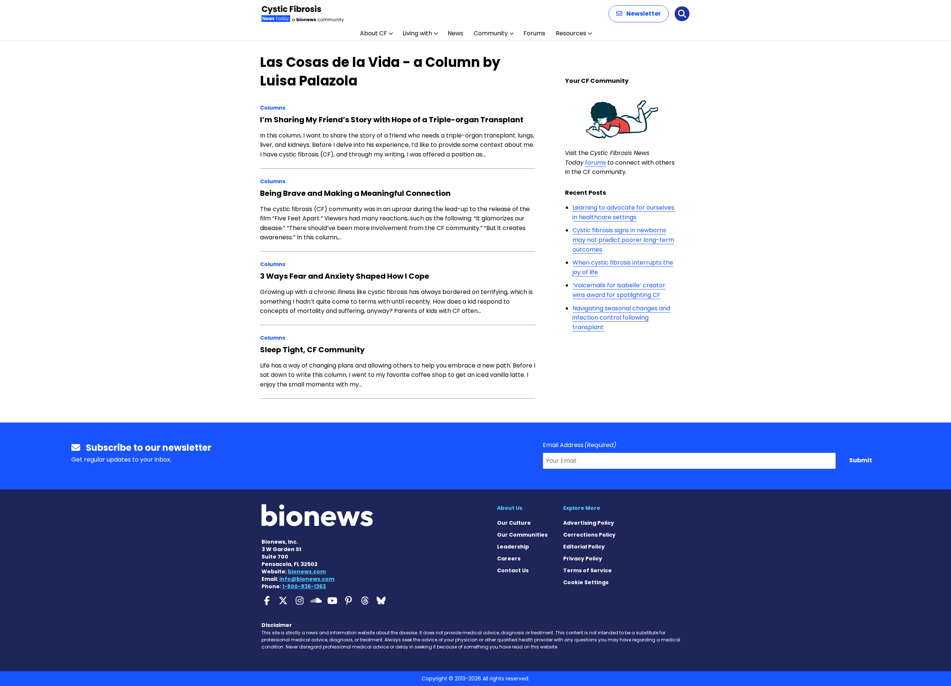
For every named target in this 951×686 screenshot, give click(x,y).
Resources (571, 33)
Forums (534, 33)
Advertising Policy (588, 523)
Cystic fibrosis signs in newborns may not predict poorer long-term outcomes (623, 239)
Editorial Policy (584, 546)
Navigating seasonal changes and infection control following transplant (621, 317)
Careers (508, 558)
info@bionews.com (306, 579)
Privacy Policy (582, 558)
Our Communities (522, 534)
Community (491, 33)
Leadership (513, 546)
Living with (417, 33)
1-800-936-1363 (304, 586)
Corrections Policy (589, 534)
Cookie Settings (585, 582)
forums (595, 162)
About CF (373, 33)
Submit (860, 460)
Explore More (581, 508)
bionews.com (307, 571)
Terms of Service (587, 570)
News (455, 33)
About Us (509, 508)
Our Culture (514, 523)
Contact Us (513, 570)
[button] (638, 13)
